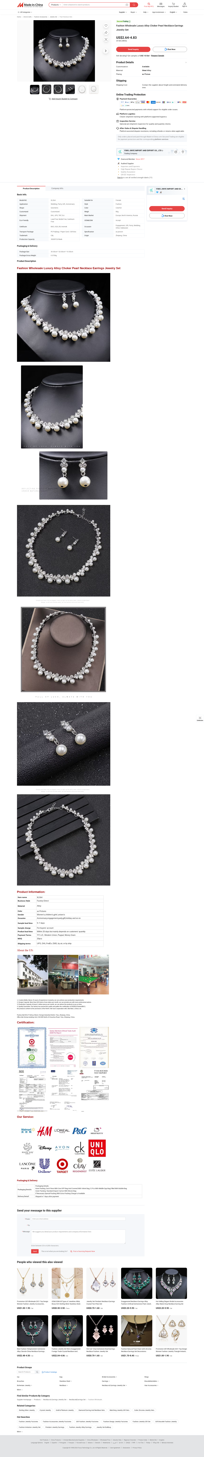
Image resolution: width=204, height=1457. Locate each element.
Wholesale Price (105, 1440)
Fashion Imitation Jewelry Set (29, 1427)
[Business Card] (184, 198)
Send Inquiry (133, 49)
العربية (115, 1443)
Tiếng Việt (156, 1443)
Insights (161, 1440)
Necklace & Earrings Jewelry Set (113, 1385)
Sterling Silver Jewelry (27, 1410)
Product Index (142, 1440)
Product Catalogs (50, 1372)
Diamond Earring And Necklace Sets (92, 1410)
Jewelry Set (53, 17)
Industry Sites (117, 1440)
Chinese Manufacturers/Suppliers (74, 1440)
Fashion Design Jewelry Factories (115, 1421)
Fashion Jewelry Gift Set (141, 1421)
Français (71, 1443)
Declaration (126, 1448)
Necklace (63, 1385)
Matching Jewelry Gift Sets (119, 1410)
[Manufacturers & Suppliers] (30, 4)
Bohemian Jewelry (23, 1385)
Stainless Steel (65, 1381)
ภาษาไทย (141, 1443)
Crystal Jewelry (45, 1410)
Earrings (105, 1381)
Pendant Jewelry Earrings (54, 1427)
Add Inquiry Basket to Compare (64, 98)
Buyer (133, 12)
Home (19, 17)
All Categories (25, 12)
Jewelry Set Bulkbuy (103, 1427)
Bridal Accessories (108, 1377)
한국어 (121, 1443)
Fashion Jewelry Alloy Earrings (80, 1427)
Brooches (20, 1381)
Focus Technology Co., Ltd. (86, 1448)
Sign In (120, 177)
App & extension (158, 12)
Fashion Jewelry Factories (28, 1421)
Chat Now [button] (171, 49)
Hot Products (44, 1440)
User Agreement (115, 1448)
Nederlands (106, 1443)
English (47, 1443)
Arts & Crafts (27, 17)
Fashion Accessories (40, 17)
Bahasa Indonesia (167, 1443)
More (19, 1431)
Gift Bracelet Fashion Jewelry (166, 1421)
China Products (56, 1440)
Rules (185, 12)
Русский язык (80, 1443)
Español (54, 1443)
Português (62, 1443)
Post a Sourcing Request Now (82, 1251)
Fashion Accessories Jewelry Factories (57, 1421)
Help (145, 12)
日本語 (128, 1443)
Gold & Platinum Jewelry (65, 1410)
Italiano (90, 1443)
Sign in (184, 6)
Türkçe (148, 1443)
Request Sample (157, 56)
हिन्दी (133, 1443)
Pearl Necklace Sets (66, 17)
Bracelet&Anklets (150, 1381)
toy (18, 1377)
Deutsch (97, 1443)
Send (35, 1251)
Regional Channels (130, 1440)
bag (61, 1377)
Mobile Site (153, 1440)
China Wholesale (92, 1440)
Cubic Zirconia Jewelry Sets (144, 1410)
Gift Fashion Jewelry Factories (87, 1421)
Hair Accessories (150, 1385)
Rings (146, 1377)
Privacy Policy (137, 1448)
